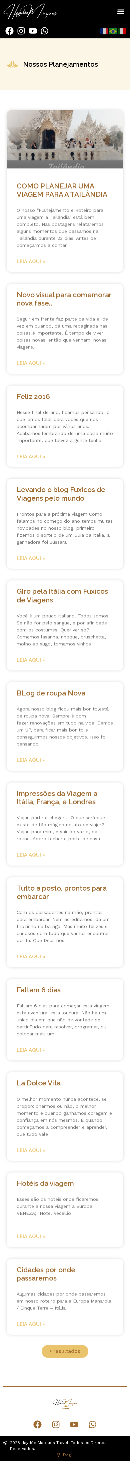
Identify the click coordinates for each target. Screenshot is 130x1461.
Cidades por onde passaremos (46, 1274)
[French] (104, 31)
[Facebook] (9, 31)
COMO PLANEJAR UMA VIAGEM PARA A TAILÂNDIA (62, 190)
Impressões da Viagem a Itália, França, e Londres (57, 797)
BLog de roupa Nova (51, 693)
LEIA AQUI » (31, 262)
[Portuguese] (113, 31)
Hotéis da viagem (45, 1183)
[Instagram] (21, 31)
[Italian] (122, 31)
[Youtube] (33, 31)
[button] (120, 11)
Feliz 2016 (33, 396)
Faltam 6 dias (39, 990)
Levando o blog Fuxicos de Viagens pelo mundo (61, 493)
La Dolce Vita (39, 1083)
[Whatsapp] (44, 31)
